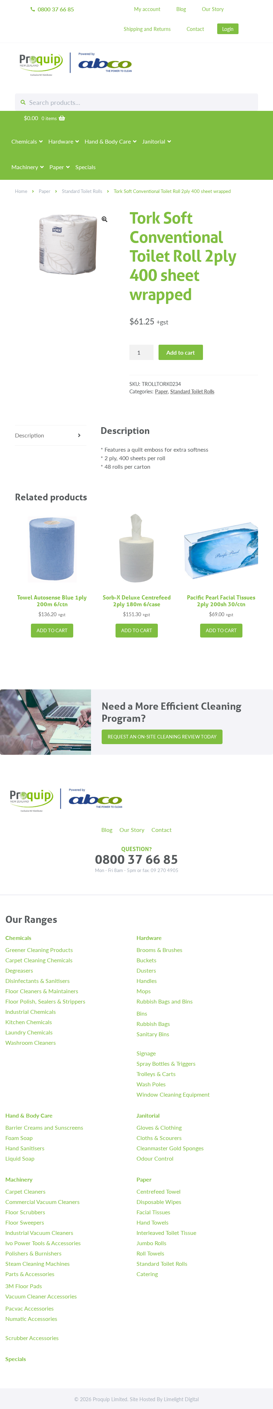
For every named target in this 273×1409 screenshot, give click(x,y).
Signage (146, 1053)
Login (228, 28)
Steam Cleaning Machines (37, 1263)
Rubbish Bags (153, 1024)
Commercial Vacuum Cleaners (42, 1202)
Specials (85, 167)
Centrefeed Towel (158, 1191)
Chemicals (24, 141)
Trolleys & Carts (156, 1074)
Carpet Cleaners (25, 1191)
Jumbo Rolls (151, 1243)
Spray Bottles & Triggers (166, 1063)
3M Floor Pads (23, 1286)
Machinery (24, 167)
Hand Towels (152, 1222)
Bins (141, 1013)
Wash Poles (151, 1084)
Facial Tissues (153, 1212)
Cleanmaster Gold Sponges (170, 1148)
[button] (104, 219)
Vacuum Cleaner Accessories (41, 1296)
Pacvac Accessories (29, 1308)
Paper (56, 167)
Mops (143, 991)
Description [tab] (29, 435)
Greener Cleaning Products (39, 950)
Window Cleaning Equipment (173, 1094)
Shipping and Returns (147, 28)
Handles (146, 981)
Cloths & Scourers (159, 1138)
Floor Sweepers (24, 1222)
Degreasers (19, 970)
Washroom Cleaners (30, 1042)
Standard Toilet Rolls (82, 191)
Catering (147, 1274)
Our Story (213, 8)
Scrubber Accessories (32, 1338)
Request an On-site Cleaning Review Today (162, 736)
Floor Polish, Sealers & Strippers (45, 1001)
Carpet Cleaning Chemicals (39, 960)
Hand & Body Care (108, 141)
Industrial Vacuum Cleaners (39, 1232)
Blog (181, 8)
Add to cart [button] (52, 630)
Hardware (60, 141)
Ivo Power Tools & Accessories (43, 1243)
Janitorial (153, 141)
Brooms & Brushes (159, 950)
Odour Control (154, 1158)
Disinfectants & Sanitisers (37, 981)
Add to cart (180, 352)
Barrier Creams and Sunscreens (44, 1127)
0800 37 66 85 (52, 9)
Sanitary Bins (152, 1034)
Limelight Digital (181, 1399)
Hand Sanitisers (24, 1148)
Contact (195, 28)
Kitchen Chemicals (28, 1022)
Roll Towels (150, 1253)
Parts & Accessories (29, 1274)
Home (21, 191)
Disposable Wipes (158, 1202)
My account (147, 8)
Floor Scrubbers (25, 1212)
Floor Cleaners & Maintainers (41, 991)
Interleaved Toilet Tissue (166, 1232)
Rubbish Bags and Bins (164, 1001)
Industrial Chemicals (30, 1011)
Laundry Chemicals (29, 1032)
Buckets (146, 960)
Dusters (146, 970)
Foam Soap (19, 1138)
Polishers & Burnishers (33, 1253)
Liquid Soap (19, 1158)
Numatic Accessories (31, 1318)
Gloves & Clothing (159, 1127)
